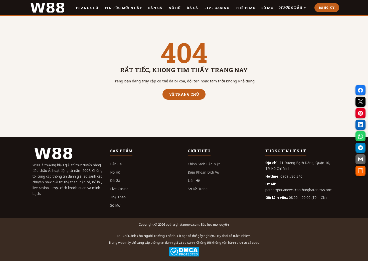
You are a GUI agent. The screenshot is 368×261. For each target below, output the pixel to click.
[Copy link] (360, 171)
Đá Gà (115, 180)
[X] (360, 102)
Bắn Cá (116, 164)
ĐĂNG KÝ (327, 8)
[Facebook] (360, 90)
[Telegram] (360, 148)
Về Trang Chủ (184, 94)
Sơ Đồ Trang (198, 189)
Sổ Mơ (115, 205)
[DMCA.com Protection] (184, 251)
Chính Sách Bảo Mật (204, 164)
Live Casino (119, 189)
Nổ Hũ (115, 172)
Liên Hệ (194, 180)
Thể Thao (118, 197)
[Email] (360, 159)
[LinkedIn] (360, 125)
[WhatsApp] (360, 136)
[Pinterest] (360, 113)
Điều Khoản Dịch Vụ (203, 172)
